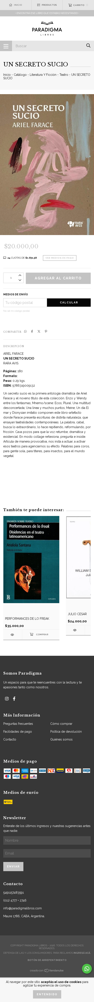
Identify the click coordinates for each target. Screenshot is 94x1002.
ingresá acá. (82, 953)
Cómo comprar (61, 723)
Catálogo (20, 74)
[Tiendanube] (47, 971)
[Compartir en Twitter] (39, 331)
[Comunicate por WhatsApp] (87, 969)
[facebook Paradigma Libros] (14, 699)
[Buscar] (88, 45)
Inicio (7, 74)
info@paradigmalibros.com (22, 908)
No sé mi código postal (16, 310)
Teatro (63, 74)
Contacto (9, 739)
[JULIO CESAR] (75, 630)
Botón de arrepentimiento (47, 960)
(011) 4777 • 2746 (14, 900)
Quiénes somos (61, 739)
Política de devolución (66, 731)
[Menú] (6, 46)
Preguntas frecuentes (18, 723)
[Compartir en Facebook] (32, 331)
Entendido (47, 994)
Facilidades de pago (17, 731)
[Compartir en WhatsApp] (25, 331)
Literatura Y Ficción (43, 74)
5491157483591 (13, 892)
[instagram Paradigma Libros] (6, 699)
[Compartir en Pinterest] (46, 331)
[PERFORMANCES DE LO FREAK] (12, 635)
